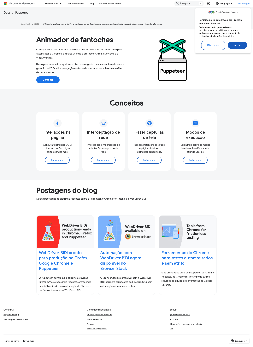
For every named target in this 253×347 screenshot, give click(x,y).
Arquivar (91, 324)
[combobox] (189, 3)
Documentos (51, 3)
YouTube (174, 319)
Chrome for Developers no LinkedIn (186, 324)
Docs (7, 13)
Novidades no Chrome (110, 3)
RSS (171, 328)
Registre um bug (11, 314)
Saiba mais (57, 160)
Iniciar (237, 45)
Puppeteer (22, 13)
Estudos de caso (76, 3)
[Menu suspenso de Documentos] (61, 3)
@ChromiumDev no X (180, 314)
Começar (47, 79)
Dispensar (213, 45)
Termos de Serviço (12, 341)
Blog (91, 3)
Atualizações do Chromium (99, 314)
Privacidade (28, 341)
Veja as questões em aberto (16, 319)
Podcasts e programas (97, 328)
